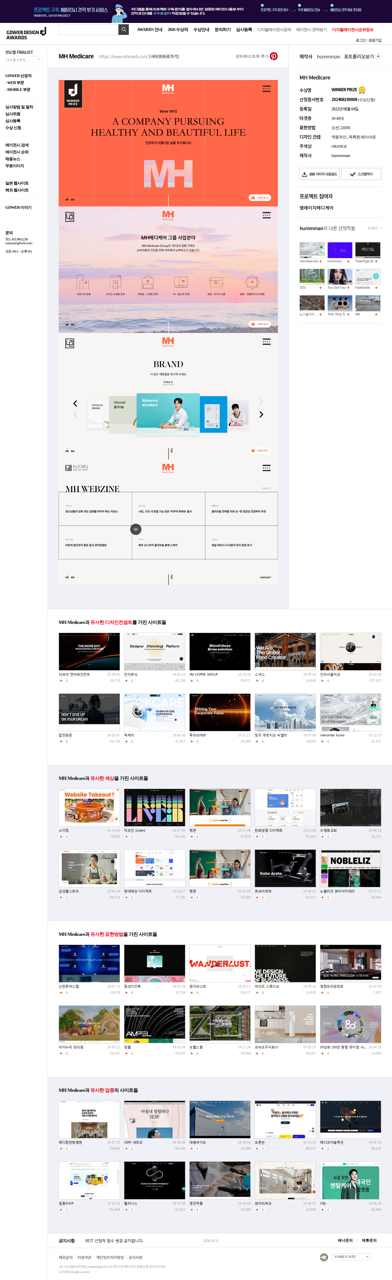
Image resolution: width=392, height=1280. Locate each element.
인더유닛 (130, 674)
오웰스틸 (196, 1047)
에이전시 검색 (17, 145)
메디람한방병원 (70, 1142)
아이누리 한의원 (71, 1047)
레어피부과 (263, 1203)
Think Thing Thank (338, 314)
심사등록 (244, 29)
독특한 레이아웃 (362, 137)
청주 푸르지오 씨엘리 (271, 735)
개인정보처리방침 (110, 1257)
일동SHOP (66, 1203)
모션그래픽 (340, 128)
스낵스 (260, 674)
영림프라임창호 (331, 986)
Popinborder (362, 288)
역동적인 (338, 137)
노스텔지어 (306, 314)
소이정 (64, 830)
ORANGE (339, 146)
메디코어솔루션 (331, 1142)
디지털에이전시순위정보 (352, 29)
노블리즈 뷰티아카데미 (337, 891)
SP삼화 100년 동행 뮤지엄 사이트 (345, 1047)
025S (302, 288)
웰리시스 (130, 1203)
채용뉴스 (12, 159)
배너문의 (345, 1240)
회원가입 (375, 40)
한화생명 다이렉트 (269, 830)
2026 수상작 (178, 29)
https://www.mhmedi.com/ (139, 56)
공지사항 (135, 1257)
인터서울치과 (330, 674)
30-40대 (337, 118)
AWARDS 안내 (149, 29)
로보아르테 (263, 891)
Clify (323, 1203)
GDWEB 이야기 (18, 208)
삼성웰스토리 (69, 891)
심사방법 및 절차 (19, 107)
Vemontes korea (309, 261)
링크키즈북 (132, 986)
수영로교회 (328, 830)
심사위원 (12, 114)
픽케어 (129, 735)
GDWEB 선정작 (18, 76)
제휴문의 (369, 1240)
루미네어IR (197, 735)
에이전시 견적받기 (311, 29)
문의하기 (223, 29)
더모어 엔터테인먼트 (74, 674)
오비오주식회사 (266, 1047)
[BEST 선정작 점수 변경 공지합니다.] (143, 1246)
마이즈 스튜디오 (267, 986)
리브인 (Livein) (134, 830)
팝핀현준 (65, 735)
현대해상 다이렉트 (138, 891)
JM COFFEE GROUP (203, 674)
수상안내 (201, 29)
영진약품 (196, 1203)
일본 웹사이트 (17, 183)
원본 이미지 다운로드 (322, 173)
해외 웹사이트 (17, 190)
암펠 (127, 1047)
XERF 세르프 (133, 1142)
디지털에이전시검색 (274, 29)
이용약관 (84, 1257)
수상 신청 (13, 128)
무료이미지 (14, 166)
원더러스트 (197, 986)
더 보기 (373, 228)
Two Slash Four (336, 288)
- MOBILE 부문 (17, 90)
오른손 (260, 1142)
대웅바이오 (197, 1142)
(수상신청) (366, 100)
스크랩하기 (365, 173)
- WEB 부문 (14, 83)
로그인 (360, 40)
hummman (334, 261)
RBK (357, 314)
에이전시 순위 (17, 152)
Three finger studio (366, 261)
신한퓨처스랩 (69, 986)
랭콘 (192, 830)
